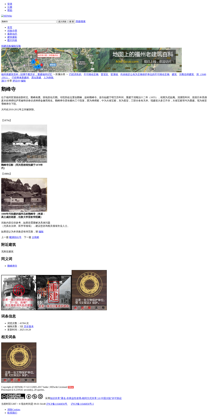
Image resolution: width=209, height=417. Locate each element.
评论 (16, 80)
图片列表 (12, 40)
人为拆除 (49, 77)
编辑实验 (16, 46)
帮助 (9, 10)
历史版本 (29, 326)
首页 (9, 27)
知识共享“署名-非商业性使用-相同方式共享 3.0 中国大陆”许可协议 (86, 398)
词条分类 (12, 30)
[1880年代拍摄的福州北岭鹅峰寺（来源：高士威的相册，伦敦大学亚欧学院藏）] (24, 211)
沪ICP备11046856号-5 (82, 404)
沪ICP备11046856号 (57, 404)
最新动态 (12, 34)
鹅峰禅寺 (12, 265)
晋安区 (105, 74)
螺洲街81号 (15, 237)
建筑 (174, 74)
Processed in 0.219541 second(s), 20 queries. (23, 389)
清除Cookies (13, 409)
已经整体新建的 (21, 77)
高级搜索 (81, 21)
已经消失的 (75, 74)
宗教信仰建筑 (186, 74)
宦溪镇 (115, 74)
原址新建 (36, 77)
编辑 (23, 80)
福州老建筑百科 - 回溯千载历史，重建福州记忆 (26, 74)
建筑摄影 (12, 37)
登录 (9, 4)
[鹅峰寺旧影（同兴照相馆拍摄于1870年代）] (24, 162)
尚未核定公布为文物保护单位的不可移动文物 (145, 74)
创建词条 (6, 46)
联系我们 (12, 412)
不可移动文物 (91, 74)
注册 (9, 7)
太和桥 (35, 237)
